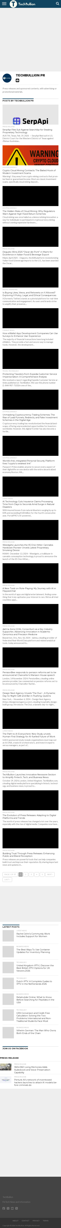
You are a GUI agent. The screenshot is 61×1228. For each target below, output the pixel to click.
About (15, 1221)
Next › (50, 874)
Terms (45, 1221)
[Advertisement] (30, 39)
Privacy (36, 1221)
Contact (25, 1221)
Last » (7, 879)
